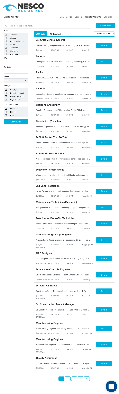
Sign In (78, 17)
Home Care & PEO (17, 96)
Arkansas (14, 48)
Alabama (13, 35)
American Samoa (17, 41)
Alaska (13, 38)
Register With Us (92, 17)
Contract (13, 90)
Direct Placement (17, 93)
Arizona (13, 45)
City (5, 58)
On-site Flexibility (11, 104)
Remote (13, 115)
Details (104, 45)
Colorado (14, 54)
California (14, 51)
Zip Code (7, 67)
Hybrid (13, 112)
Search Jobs (66, 17)
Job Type (7, 86)
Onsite (12, 109)
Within (6, 76)
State (6, 31)
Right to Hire (15, 100)
